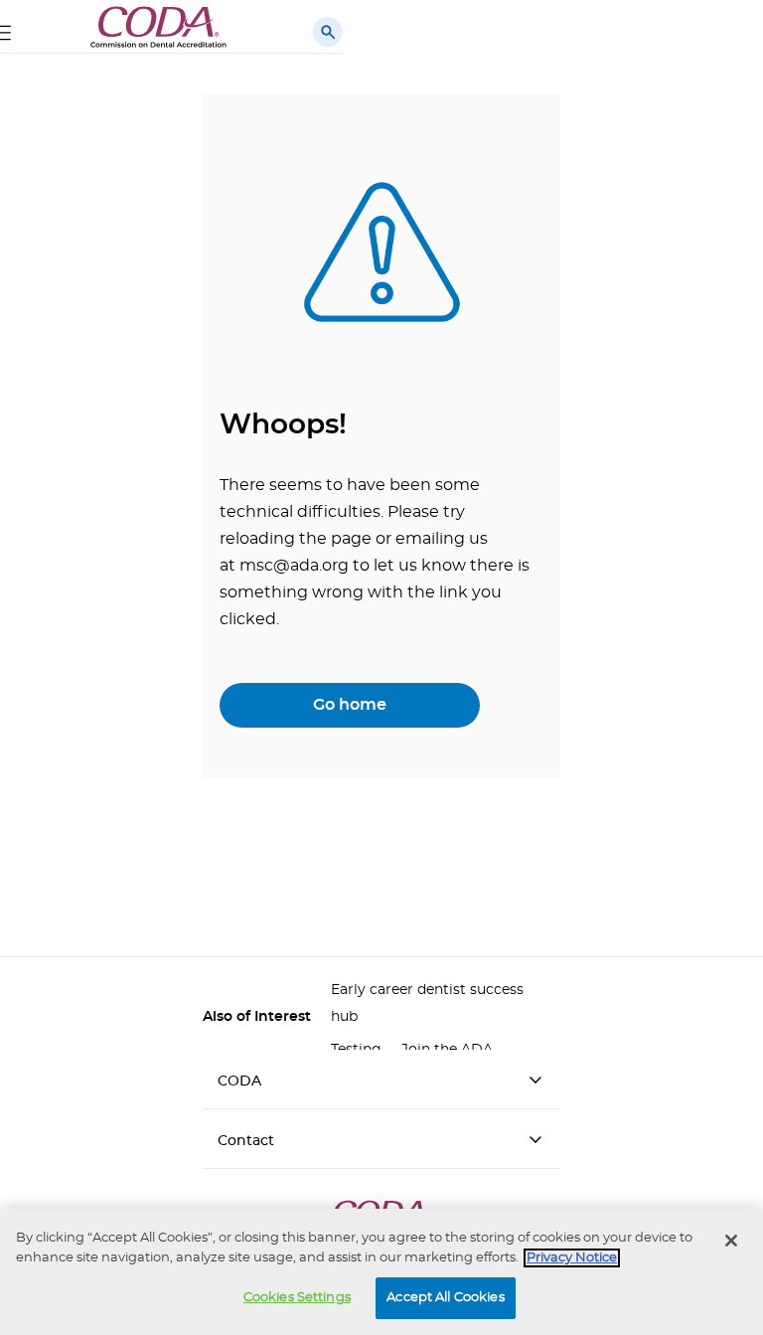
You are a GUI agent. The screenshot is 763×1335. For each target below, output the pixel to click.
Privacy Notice (572, 1258)
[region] (381, 1272)
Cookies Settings (297, 1297)
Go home (349, 705)
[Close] (731, 1240)
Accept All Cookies (445, 1297)
